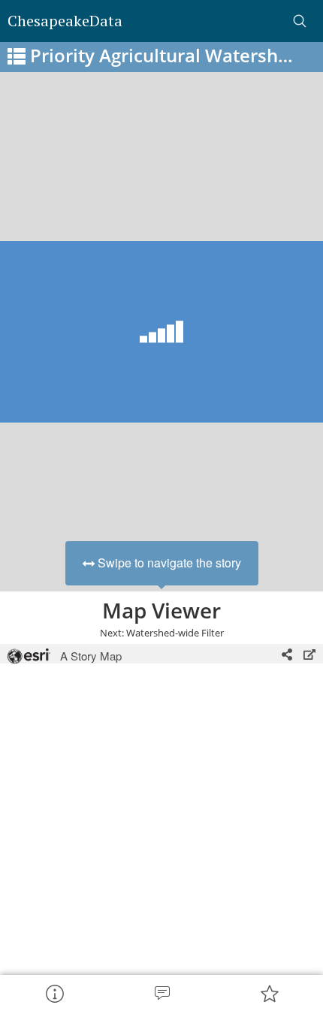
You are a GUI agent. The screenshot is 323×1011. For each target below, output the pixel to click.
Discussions (161, 993)
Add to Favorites (269, 993)
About (53, 993)
